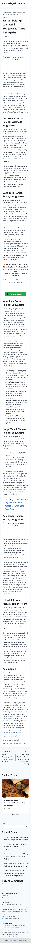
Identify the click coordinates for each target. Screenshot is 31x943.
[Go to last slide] (4, 796)
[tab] (12, 814)
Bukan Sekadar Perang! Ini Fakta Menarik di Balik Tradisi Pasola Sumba (15, 846)
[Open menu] (27, 3)
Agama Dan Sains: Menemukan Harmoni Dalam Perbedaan (15, 802)
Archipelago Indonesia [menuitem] (20, 107)
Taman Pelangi (7, 743)
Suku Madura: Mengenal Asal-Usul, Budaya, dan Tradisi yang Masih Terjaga (16, 856)
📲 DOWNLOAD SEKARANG (15, 294)
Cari (3, 823)
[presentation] (15, 788)
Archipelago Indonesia (9, 736)
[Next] (26, 796)
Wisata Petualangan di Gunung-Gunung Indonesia (7, 756)
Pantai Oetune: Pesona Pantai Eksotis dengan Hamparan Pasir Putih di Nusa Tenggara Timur (14, 873)
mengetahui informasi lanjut (12, 732)
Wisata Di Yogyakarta (20, 743)
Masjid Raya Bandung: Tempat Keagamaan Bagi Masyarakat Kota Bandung (23, 758)
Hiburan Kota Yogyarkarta (10, 740)
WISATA (5, 17)
